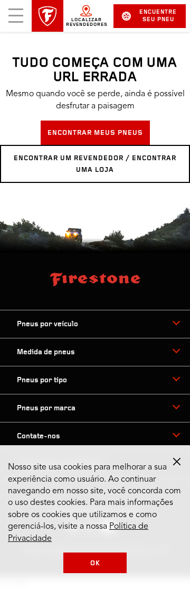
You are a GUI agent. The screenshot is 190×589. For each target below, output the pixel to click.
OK (95, 563)
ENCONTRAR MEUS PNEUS (95, 133)
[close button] (177, 461)
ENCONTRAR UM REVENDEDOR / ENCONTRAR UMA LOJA (95, 164)
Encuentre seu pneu (158, 16)
